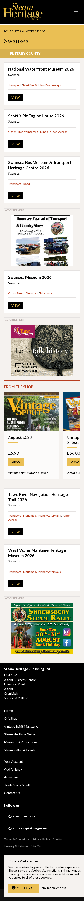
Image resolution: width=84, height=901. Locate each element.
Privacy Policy (41, 839)
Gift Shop (10, 718)
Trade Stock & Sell (17, 785)
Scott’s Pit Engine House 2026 (36, 115)
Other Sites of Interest (23, 131)
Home (8, 711)
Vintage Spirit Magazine (21, 726)
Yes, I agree (26, 888)
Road (26, 183)
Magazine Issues (37, 472)
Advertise (11, 777)
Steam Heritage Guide (19, 734)
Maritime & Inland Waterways (42, 85)
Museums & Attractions (25, 31)
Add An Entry (13, 769)
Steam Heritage (23, 11)
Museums (46, 293)
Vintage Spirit (17, 472)
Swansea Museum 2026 (30, 277)
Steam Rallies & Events (19, 750)
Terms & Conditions (17, 839)
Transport (14, 85)
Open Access (58, 131)
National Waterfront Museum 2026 (41, 69)
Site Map (36, 846)
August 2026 (20, 437)
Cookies (58, 839)
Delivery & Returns (16, 846)
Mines (44, 131)
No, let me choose (54, 888)
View (15, 97)
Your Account (13, 761)
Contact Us (12, 793)
